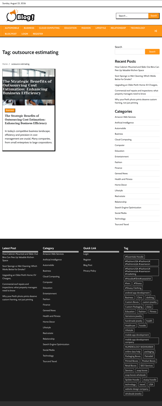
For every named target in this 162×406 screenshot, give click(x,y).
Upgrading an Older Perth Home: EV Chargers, (136, 85)
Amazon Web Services (125, 117)
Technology (138, 28)
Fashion (86, 28)
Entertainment (122, 156)
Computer (119, 145)
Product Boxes (149, 361)
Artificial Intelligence (124, 122)
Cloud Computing (49, 28)
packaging (149, 351)
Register (38, 34)
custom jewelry (150, 302)
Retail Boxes (131, 365)
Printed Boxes (131, 361)
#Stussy (138, 283)
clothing (150, 297)
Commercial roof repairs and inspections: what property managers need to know (19, 287)
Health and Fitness (123, 179)
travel (142, 384)
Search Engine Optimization (128, 207)
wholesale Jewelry (133, 393)
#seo (127, 283)
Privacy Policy (89, 271)
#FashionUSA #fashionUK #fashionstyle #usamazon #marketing (137, 271)
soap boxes (142, 370)
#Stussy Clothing (133, 288)
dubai (149, 306)
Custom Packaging (133, 306)
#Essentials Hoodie (134, 256)
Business (29, 28)
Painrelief (149, 356)
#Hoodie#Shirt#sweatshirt (138, 278)
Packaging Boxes (133, 356)
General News (121, 173)
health (149, 321)
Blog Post (11, 34)
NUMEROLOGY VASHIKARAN (139, 347)
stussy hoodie (149, 379)
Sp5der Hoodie (132, 379)
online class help (132, 351)
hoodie (142, 325)
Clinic (139, 297)
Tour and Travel (122, 224)
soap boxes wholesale (135, 375)
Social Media (121, 213)
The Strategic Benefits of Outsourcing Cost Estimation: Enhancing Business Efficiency (26, 119)
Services (129, 370)
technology (130, 384)
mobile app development (137, 335)
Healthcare (130, 325)
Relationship (118, 28)
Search (118, 46)
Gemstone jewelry (133, 316)
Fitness (153, 311)
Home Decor (121, 185)
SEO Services (146, 365)
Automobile (12, 28)
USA (151, 384)
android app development (137, 292)
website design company (136, 389)
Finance (118, 168)
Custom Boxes (132, 302)
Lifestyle (101, 28)
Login (25, 34)
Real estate (120, 196)
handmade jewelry (133, 321)
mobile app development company (137, 341)
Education (70, 28)
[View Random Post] (155, 31)
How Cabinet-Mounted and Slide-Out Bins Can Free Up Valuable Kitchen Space (20, 257)
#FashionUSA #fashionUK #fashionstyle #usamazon (137, 262)
